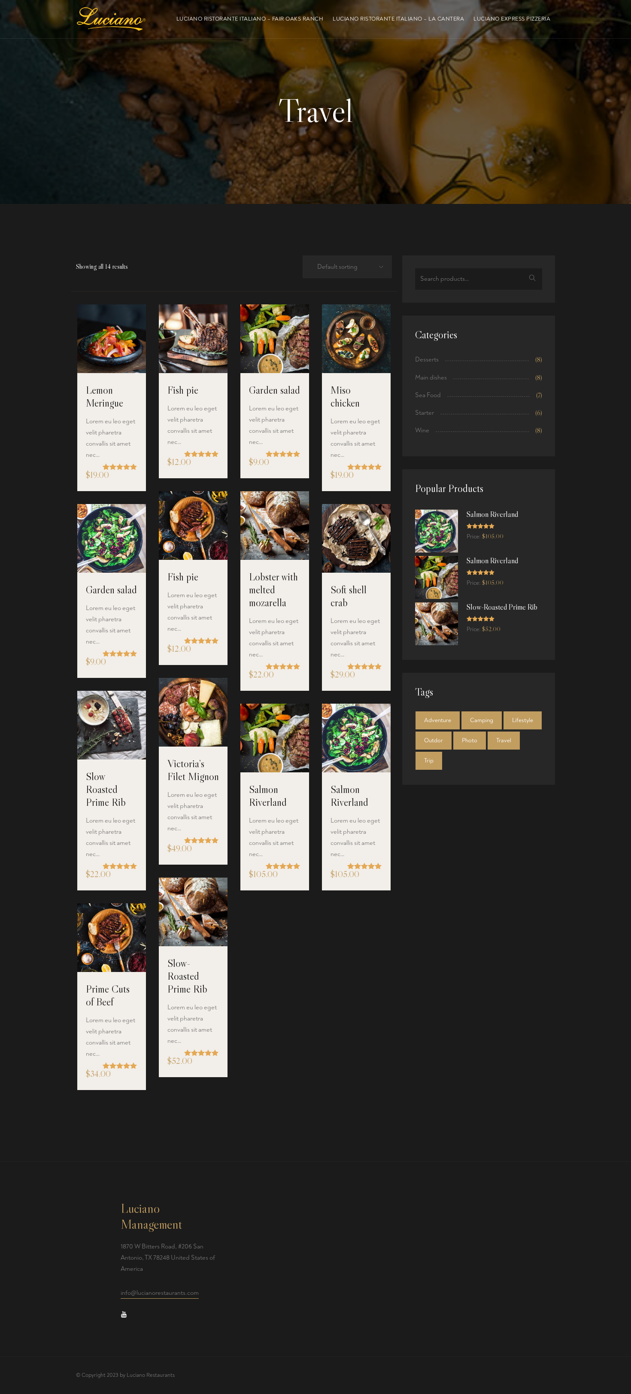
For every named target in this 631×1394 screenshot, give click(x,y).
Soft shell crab (349, 596)
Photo (469, 740)
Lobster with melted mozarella (273, 590)
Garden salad (274, 390)
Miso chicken (345, 396)
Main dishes (431, 378)
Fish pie (182, 390)
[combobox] (345, 267)
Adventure (437, 720)
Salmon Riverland (268, 795)
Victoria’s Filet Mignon (193, 770)
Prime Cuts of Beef (108, 995)
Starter (424, 413)
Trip (429, 760)
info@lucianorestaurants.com (160, 1293)
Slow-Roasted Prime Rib (187, 976)
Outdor (433, 740)
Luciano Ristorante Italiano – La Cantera (398, 18)
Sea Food (428, 395)
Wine (422, 430)
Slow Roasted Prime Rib (106, 789)
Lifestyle (522, 720)
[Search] (532, 279)
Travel (503, 740)
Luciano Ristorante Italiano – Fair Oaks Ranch (250, 18)
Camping (481, 720)
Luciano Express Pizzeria (511, 18)
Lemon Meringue (104, 396)
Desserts (427, 359)
